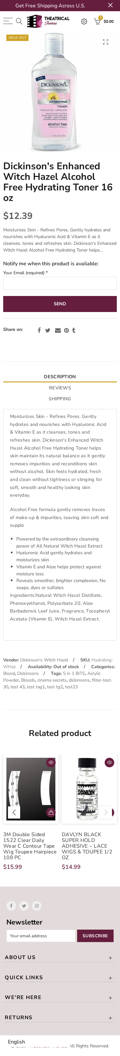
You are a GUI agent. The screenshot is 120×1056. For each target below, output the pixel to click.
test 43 (18, 687)
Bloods (28, 680)
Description (60, 376)
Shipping (60, 399)
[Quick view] (51, 762)
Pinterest (66, 330)
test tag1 (36, 687)
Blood (9, 673)
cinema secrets (52, 680)
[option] (60, 91)
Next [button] (106, 812)
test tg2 (55, 687)
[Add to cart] (51, 812)
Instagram (37, 906)
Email (58, 330)
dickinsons (79, 680)
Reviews (60, 388)
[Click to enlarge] (106, 42)
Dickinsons (28, 673)
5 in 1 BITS (74, 673)
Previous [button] (14, 812)
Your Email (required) (25, 273)
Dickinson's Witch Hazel (44, 660)
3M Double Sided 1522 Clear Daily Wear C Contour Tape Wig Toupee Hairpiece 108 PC (30, 846)
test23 (71, 687)
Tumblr (73, 330)
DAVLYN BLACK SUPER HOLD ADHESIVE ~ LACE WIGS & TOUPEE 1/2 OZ (87, 846)
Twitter (48, 330)
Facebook (39, 330)
